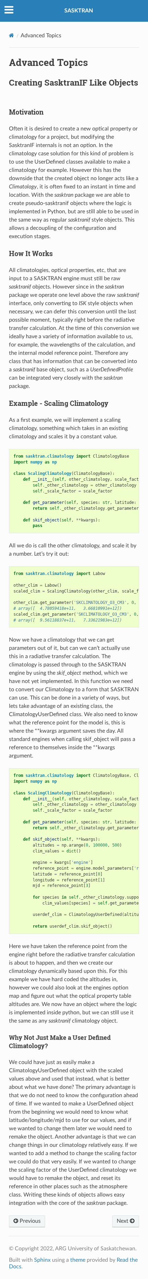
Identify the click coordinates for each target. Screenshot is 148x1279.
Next (123, 1221)
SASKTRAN (78, 10)
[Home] (11, 35)
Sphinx (42, 1260)
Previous (29, 1221)
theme (77, 1260)
